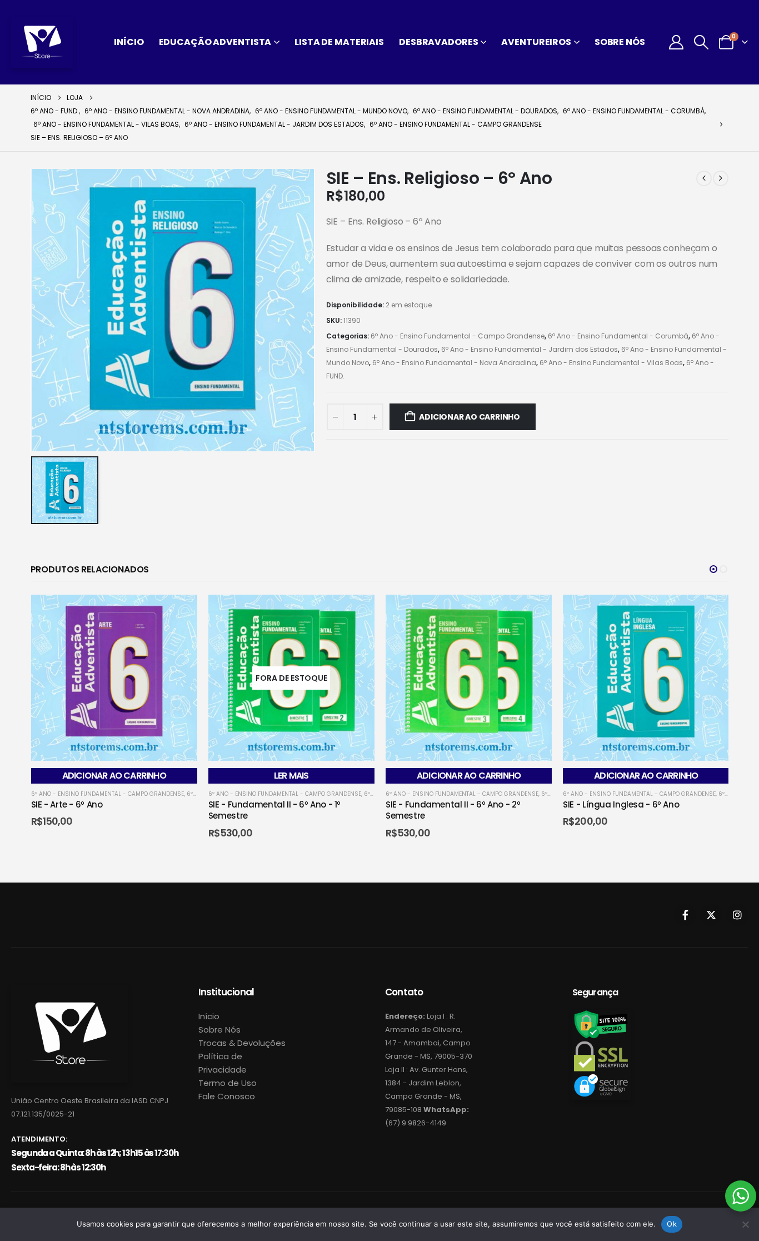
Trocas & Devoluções (242, 1043)
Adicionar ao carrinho (469, 416)
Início (128, 42)
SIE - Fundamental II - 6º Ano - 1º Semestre (274, 810)
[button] (701, 42)
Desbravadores (438, 42)
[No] (745, 1224)
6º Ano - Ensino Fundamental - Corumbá (618, 336)
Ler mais (291, 775)
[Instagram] (737, 915)
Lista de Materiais (339, 42)
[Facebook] (685, 915)
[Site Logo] (42, 42)
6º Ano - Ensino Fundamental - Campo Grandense (458, 336)
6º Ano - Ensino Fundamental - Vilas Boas (611, 362)
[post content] (114, 678)
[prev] (704, 178)
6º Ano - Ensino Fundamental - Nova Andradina (454, 362)
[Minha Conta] (676, 42)
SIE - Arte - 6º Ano (67, 804)
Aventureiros (536, 42)
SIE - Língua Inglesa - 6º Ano (621, 804)
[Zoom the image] (69, 991)
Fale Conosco (226, 1096)
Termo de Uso (227, 1083)
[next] (720, 178)
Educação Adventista (215, 42)
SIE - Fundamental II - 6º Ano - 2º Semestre (453, 810)
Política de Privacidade (222, 1062)
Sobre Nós (620, 42)
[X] (711, 915)
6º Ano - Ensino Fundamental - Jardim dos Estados (529, 349)
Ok (672, 1223)
